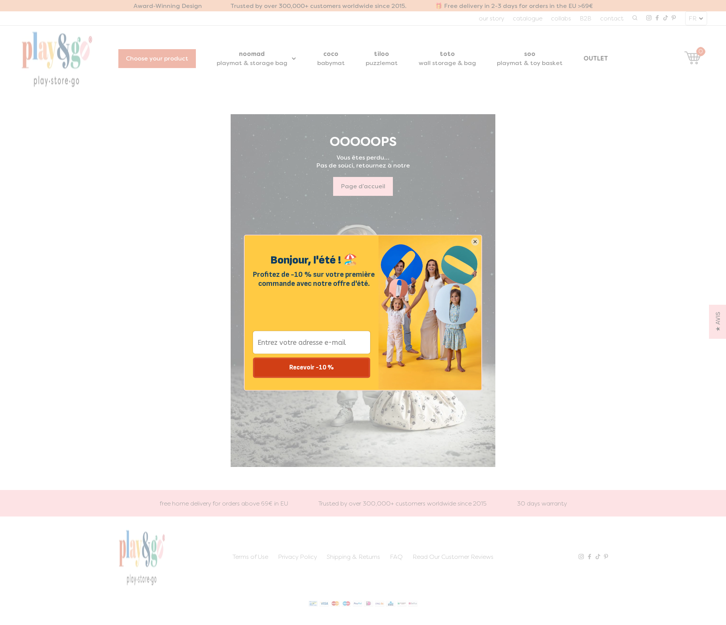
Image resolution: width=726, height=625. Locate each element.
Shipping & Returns (353, 556)
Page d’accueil (363, 186)
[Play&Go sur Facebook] (657, 18)
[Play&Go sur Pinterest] (673, 18)
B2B (585, 18)
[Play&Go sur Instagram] (649, 18)
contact (612, 18)
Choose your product (157, 58)
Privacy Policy (297, 556)
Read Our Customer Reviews (453, 556)
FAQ (396, 556)
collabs (561, 18)
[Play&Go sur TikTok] (665, 18)
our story (491, 18)
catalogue (527, 18)
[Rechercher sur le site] (635, 18)
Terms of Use (250, 556)
